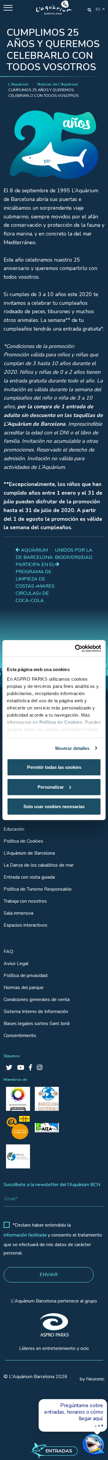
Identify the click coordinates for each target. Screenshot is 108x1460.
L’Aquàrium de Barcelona (29, 853)
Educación (14, 829)
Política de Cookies (23, 841)
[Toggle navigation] (8, 7)
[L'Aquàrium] (53, 7)
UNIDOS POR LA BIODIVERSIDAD (73, 554)
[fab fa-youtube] (20, 1068)
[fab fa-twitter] (9, 1068)
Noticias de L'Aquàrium (58, 84)
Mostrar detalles (72, 748)
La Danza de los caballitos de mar (39, 865)
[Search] (90, 9)
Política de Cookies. (61, 721)
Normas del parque (24, 987)
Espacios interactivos (25, 925)
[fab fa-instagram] (39, 1068)
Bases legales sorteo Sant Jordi (37, 1023)
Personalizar (51, 786)
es (98, 9)
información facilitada (25, 1235)
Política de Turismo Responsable (38, 889)
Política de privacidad (25, 975)
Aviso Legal (16, 963)
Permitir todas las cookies (54, 767)
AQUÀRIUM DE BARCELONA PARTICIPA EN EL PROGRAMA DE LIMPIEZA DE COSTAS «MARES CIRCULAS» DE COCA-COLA (35, 575)
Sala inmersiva (18, 913)
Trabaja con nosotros (25, 901)
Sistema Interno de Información (36, 1011)
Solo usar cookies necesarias (54, 806)
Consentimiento (20, 1035)
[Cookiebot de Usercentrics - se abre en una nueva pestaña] (76, 648)
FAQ (8, 951)
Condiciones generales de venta (37, 999)
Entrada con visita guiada (29, 877)
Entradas (59, 1451)
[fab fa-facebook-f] (30, 1068)
